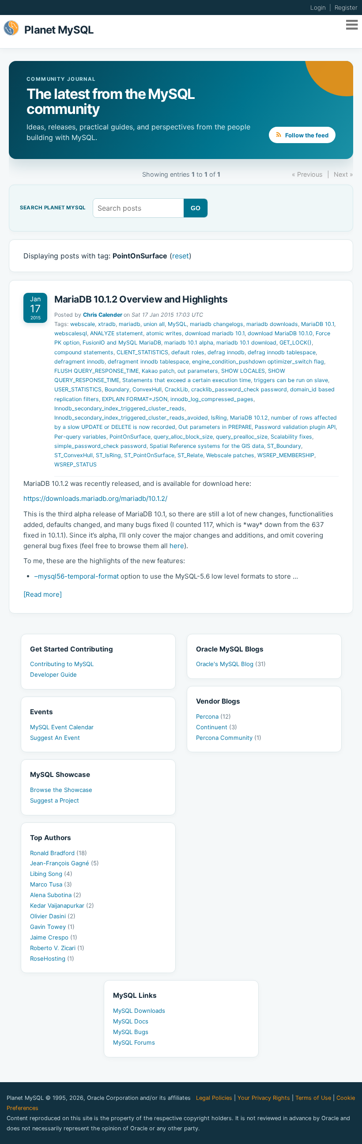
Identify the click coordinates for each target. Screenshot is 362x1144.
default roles (187, 352)
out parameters (197, 370)
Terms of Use (313, 1098)
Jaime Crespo (53, 937)
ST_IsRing (108, 455)
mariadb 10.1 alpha (188, 342)
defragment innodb (79, 361)
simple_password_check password (100, 446)
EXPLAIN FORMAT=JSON (134, 399)
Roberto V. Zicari (57, 947)
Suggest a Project (54, 800)
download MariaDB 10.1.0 (280, 333)
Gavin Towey (52, 926)
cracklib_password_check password (239, 389)
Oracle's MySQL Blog (231, 663)
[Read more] (42, 594)
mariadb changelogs (216, 324)
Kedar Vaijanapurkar (62, 905)
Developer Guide (53, 674)
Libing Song (51, 873)
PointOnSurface (130, 436)
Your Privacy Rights (264, 1098)
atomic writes (164, 333)
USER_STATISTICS (78, 389)
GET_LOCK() (295, 342)
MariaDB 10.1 (317, 324)
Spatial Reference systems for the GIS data (207, 446)
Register (346, 7)
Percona (213, 716)
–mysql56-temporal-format (76, 576)
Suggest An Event (55, 737)
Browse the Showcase (61, 789)
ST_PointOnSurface (149, 455)
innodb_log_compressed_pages (211, 399)
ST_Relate (190, 455)
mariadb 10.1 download (246, 342)
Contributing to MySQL (62, 663)
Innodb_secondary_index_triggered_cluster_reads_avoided (131, 417)
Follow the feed (306, 135)
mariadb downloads (272, 324)
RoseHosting (52, 958)
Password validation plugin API (295, 427)
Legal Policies (214, 1098)
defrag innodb (226, 352)
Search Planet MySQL (53, 208)
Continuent (216, 727)
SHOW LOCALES (243, 370)
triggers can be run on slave (291, 380)
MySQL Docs (130, 1021)
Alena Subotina (55, 894)
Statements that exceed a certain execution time (186, 380)
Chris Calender (102, 314)
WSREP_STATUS (75, 464)
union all (154, 324)
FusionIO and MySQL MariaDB (122, 342)
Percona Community (228, 737)
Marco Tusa (51, 884)
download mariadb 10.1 (215, 333)
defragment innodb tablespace (148, 361)
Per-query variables (80, 436)
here (177, 546)
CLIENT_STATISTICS (142, 352)
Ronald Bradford (58, 852)
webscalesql (70, 333)
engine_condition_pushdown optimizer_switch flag (258, 361)
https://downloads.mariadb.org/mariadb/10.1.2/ (95, 498)
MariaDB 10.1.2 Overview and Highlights (141, 299)
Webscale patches (230, 455)
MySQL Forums (134, 1042)
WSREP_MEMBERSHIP (285, 455)
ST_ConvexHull (73, 455)
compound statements (83, 352)
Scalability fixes (291, 436)
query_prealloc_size (242, 436)
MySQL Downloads (139, 1010)
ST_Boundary (284, 446)
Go (196, 208)
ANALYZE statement (116, 333)
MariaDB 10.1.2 (249, 417)
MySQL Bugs (130, 1031)
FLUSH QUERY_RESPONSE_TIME (96, 370)
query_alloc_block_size (183, 436)
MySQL (177, 324)
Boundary (117, 389)
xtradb (107, 324)
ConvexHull (147, 389)
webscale (82, 324)
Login (318, 7)
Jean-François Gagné (64, 863)
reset (180, 255)
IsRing (219, 417)
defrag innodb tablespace (282, 352)
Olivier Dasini (52, 916)
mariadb (129, 324)
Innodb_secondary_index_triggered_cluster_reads (119, 408)
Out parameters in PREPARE (215, 427)
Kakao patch (158, 370)
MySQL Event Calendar (62, 727)
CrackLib (176, 389)
